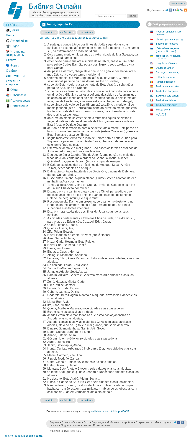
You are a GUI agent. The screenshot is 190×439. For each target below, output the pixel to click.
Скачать (11, 60)
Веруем (54, 422)
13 (76, 38)
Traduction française (167, 91)
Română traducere (166, 81)
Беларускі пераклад (167, 72)
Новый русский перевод (169, 39)
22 (101, 38)
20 (95, 38)
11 (70, 38)
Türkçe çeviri (163, 109)
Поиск (10, 35)
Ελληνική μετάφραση (167, 95)
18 (90, 38)
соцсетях (167, 422)
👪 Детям (12, 30)
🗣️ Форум (12, 65)
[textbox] (110, 16)
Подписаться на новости (76, 425)
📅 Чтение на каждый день (15, 53)
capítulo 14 (50, 32)
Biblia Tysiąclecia (165, 77)
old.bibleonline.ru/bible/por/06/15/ (110, 411)
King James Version (166, 63)
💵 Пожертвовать (18, 100)
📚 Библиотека (16, 95)
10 (68, 38)
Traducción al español (167, 86)
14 (79, 38)
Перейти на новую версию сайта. (23, 435)
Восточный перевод (167, 43)
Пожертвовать (101, 425)
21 (98, 38)
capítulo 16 (66, 32)
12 (73, 38)
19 (92, 38)
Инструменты (15, 75)
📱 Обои (12, 89)
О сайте (11, 70)
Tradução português (166, 105)
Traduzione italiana (166, 100)
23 (104, 38)
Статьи (66, 422)
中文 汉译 (161, 114)
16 (84, 38)
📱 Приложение (17, 105)
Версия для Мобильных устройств (112, 422)
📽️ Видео (12, 46)
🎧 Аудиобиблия (17, 40)
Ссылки (76, 422)
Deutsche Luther (164, 67)
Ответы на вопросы (13, 82)
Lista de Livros (86, 32)
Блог (86, 422)
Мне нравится (178, 3)
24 (106, 38)
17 (87, 38)
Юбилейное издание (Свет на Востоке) (167, 50)
